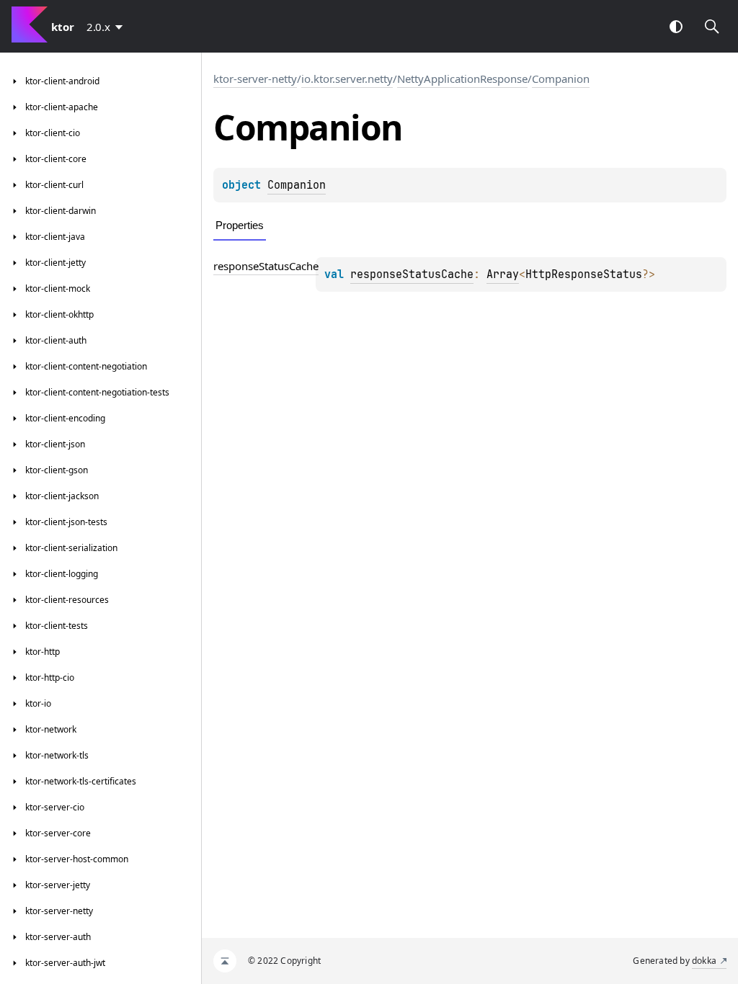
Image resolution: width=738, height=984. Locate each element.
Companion (561, 78)
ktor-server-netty (255, 78)
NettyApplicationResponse (462, 78)
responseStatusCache (266, 266)
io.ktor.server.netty (347, 78)
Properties (239, 225)
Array (502, 274)
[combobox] (107, 26)
